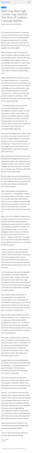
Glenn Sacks (5, 2)
